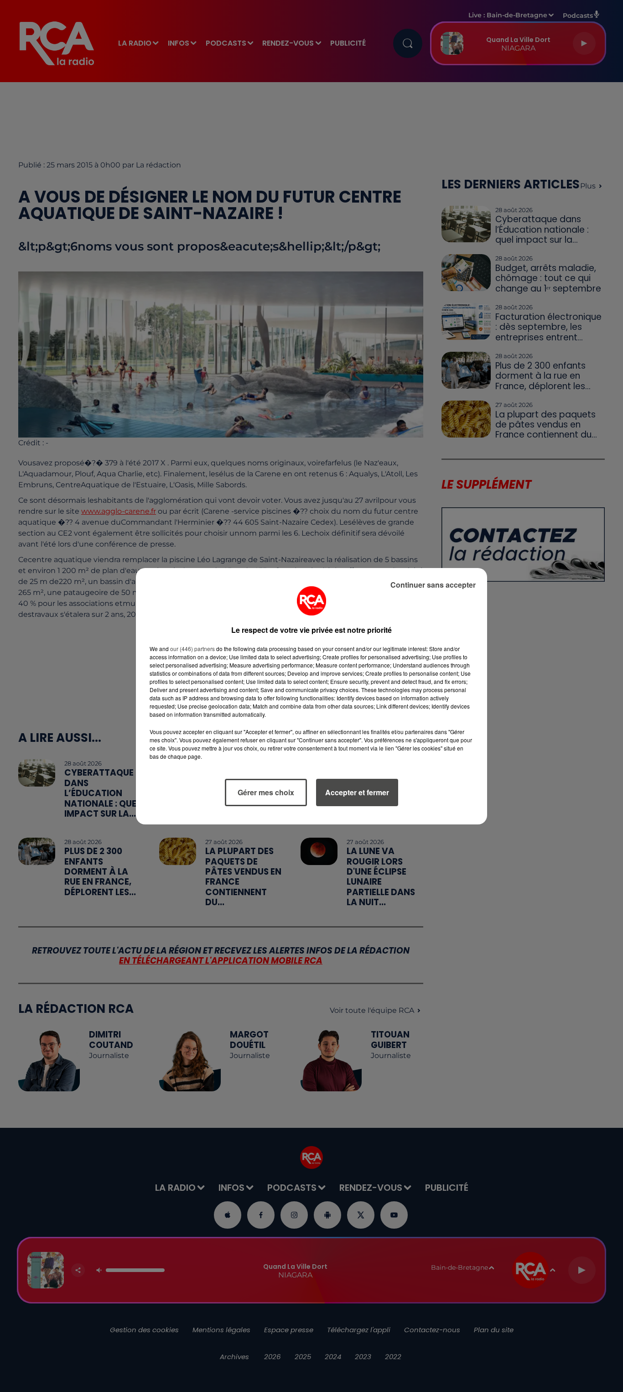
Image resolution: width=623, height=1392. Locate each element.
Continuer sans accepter (433, 584)
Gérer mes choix (266, 792)
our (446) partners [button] (192, 648)
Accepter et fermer (357, 792)
